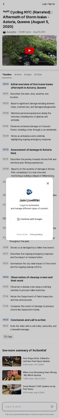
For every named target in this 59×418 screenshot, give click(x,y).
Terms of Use (22, 234)
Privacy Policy (36, 234)
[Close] (48, 183)
